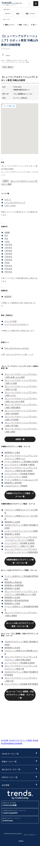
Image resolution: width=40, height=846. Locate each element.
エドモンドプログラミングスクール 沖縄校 (21, 531)
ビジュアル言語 (10, 321)
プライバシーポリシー (30, 835)
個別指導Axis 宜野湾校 (13, 483)
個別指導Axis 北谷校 (12, 597)
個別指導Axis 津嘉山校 (13, 582)
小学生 (7, 241)
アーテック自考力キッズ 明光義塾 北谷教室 (21, 462)
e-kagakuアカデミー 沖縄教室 (15, 486)
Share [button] (8, 55)
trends (3, 60)
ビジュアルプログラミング (14, 202)
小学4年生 (8, 254)
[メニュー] (35, 3)
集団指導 (7, 296)
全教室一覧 (20, 439)
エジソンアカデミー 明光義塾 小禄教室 (19, 465)
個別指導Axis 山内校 (12, 522)
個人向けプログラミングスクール (11, 820)
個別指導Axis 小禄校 (12, 452)
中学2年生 (8, 269)
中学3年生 (8, 272)
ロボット (7, 199)
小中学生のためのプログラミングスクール (14, 812)
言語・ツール (31, 14)
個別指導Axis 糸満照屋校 (13, 585)
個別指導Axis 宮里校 (12, 534)
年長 (6, 238)
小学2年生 (8, 248)
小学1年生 (8, 244)
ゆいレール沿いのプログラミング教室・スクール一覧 (20, 625)
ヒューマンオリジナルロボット (16, 324)
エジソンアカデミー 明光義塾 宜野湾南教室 (21, 684)
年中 (6, 235)
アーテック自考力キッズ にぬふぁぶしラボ (21, 480)
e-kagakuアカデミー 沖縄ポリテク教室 (19, 546)
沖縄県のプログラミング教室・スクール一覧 (20, 495)
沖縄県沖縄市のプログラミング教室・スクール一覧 (20, 561)
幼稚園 (7, 232)
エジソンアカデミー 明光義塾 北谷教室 (19, 543)
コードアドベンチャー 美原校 (15, 477)
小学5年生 (8, 257)
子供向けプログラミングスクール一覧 (16, 60)
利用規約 (21, 841)
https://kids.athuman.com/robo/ (16, 348)
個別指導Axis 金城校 (12, 588)
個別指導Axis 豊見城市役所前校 (16, 600)
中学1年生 (8, 266)
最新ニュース (10, 25)
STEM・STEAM (9, 205)
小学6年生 (8, 260)
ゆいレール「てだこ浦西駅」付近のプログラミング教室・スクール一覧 (20, 694)
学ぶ (35, 25)
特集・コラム (24, 25)
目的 (18, 14)
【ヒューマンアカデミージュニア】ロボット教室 (15, 62)
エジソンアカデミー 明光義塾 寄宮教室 (19, 474)
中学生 (7, 263)
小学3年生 (8, 251)
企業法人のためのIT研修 (9, 804)
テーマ (8, 14)
